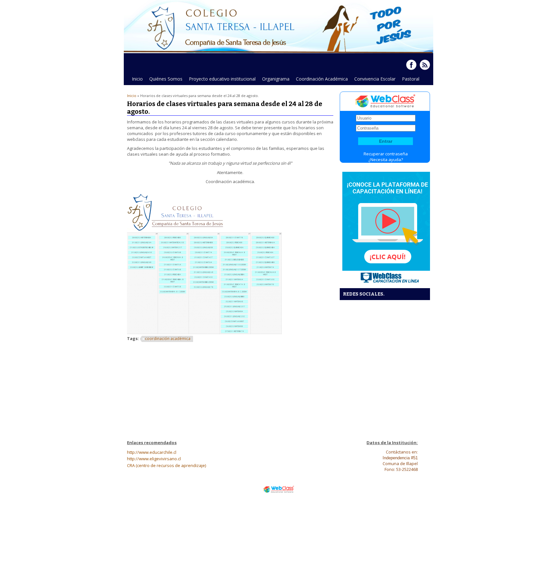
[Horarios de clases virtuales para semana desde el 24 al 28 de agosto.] (175, 229)
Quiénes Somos (164, 80)
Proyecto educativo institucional (222, 79)
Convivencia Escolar (375, 79)
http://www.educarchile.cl (151, 452)
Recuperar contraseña (386, 154)
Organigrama (275, 79)
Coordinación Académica (322, 79)
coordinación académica (168, 338)
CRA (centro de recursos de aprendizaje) (166, 465)
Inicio (137, 79)
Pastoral (410, 79)
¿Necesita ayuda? (385, 159)
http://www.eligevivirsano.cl (154, 459)
